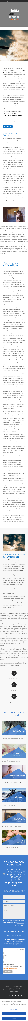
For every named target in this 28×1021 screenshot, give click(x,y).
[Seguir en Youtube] (18, 17)
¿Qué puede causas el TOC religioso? (13, 115)
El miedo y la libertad (8, 805)
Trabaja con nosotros (14, 991)
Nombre (5, 955)
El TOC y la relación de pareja (11, 761)
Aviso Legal (14, 989)
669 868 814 (10, 1)
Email (5, 951)
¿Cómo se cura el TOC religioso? (12, 117)
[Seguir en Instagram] (15, 17)
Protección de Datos (7, 989)
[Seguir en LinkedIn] (18, 996)
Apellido (5, 959)
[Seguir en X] (13, 17)
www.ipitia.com (17, 988)
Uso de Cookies (21, 989)
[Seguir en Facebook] (10, 17)
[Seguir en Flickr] (21, 996)
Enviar (20, 925)
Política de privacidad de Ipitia (10, 968)
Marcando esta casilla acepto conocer (13, 921)
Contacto (7, 126)
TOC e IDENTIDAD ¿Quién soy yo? (12, 826)
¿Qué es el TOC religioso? (10, 113)
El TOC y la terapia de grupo (10, 847)
